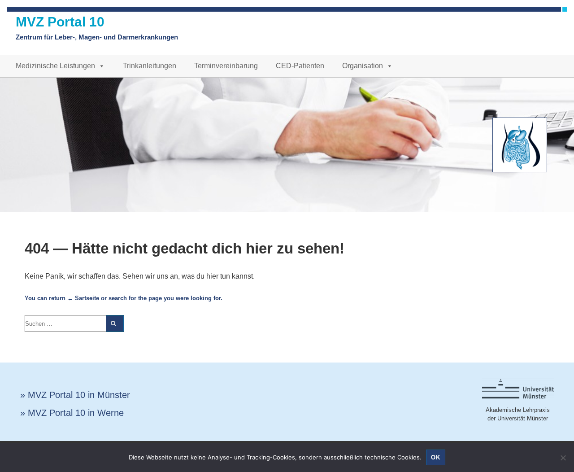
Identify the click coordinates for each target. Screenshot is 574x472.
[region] (287, 145)
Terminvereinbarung (226, 66)
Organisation (362, 66)
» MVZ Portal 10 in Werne (72, 413)
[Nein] (562, 457)
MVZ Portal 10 (60, 21)
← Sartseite (83, 298)
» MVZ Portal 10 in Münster (75, 395)
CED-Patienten (300, 66)
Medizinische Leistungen (55, 66)
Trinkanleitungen (149, 66)
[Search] (115, 323)
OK (435, 457)
